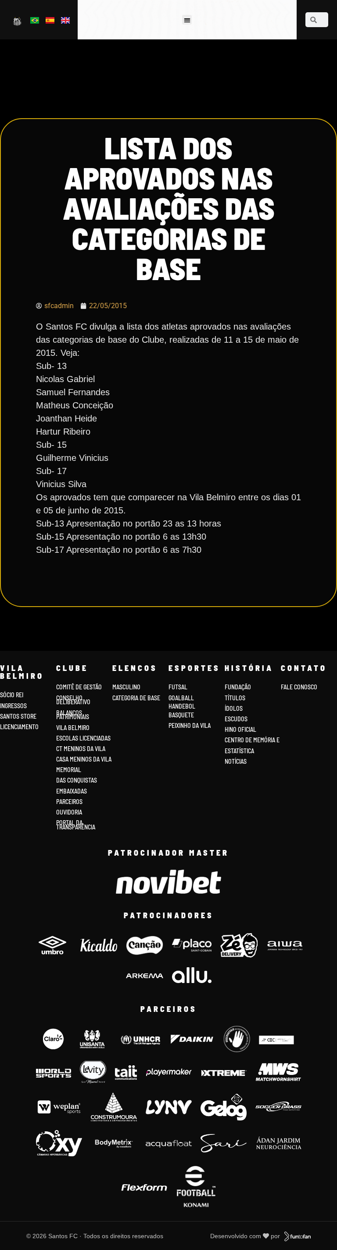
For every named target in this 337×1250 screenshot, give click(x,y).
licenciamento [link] (19, 726)
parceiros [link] (69, 801)
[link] (17, 21)
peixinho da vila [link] (189, 725)
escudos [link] (236, 719)
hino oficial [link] (240, 729)
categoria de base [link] (136, 698)
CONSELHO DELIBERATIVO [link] (73, 700)
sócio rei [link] (11, 695)
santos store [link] (18, 716)
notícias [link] (236, 761)
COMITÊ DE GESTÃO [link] (79, 687)
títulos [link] (235, 698)
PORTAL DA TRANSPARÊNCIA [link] (75, 825)
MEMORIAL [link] (68, 769)
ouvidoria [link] (69, 812)
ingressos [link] (13, 705)
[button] (187, 20)
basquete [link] (181, 715)
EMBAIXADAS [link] (71, 791)
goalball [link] (181, 698)
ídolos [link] (234, 708)
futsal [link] (177, 687)
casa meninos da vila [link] (83, 759)
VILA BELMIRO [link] (73, 727)
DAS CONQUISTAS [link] (76, 780)
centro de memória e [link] (252, 740)
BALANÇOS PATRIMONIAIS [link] (72, 715)
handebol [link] (181, 706)
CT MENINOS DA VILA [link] (80, 748)
